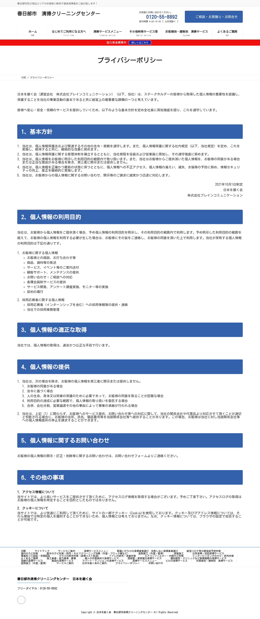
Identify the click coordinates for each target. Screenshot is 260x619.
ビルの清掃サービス (176, 560)
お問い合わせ (155, 563)
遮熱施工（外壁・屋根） (151, 553)
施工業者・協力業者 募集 (61, 558)
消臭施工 (179, 553)
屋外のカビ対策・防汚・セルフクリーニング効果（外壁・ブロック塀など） (88, 553)
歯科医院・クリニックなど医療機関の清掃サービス (198, 558)
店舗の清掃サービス (32, 560)
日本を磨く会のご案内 (94, 563)
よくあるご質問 (29, 558)
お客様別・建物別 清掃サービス (214, 560)
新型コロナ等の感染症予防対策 (204, 551)
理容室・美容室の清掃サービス (145, 558)
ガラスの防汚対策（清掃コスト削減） (79, 556)
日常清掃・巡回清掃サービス (208, 553)
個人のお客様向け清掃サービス (102, 558)
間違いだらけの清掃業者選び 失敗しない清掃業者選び (147, 551)
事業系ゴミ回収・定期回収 (35, 556)
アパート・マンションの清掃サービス (103, 560)
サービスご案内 (66, 551)
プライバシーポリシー (127, 563)
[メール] (21, 600)
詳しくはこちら (139, 42)
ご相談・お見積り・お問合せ (216, 16)
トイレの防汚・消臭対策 (122, 556)
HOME (23, 551)
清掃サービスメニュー (96, 551)
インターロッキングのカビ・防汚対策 (213, 556)
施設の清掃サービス (63, 560)
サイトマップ (42, 551)
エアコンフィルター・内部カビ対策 (164, 556)
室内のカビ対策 (29, 553)
